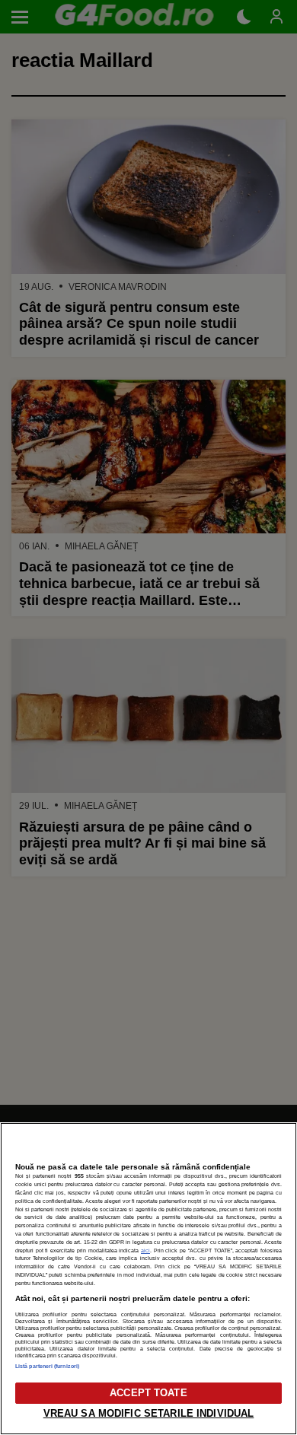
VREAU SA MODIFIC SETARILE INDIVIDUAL (148, 1413)
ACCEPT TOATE (148, 1392)
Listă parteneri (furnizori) (47, 1366)
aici (145, 1250)
